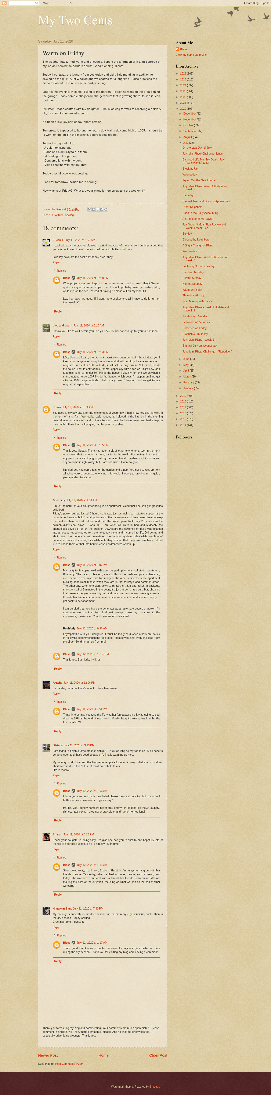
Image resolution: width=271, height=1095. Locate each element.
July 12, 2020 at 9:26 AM (92, 628)
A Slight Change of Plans (198, 245)
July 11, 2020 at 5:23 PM (79, 834)
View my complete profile (191, 54)
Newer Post (48, 1055)
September (190, 131)
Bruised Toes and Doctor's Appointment (207, 201)
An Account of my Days (197, 218)
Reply (56, 262)
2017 (183, 407)
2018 (183, 401)
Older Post (158, 1055)
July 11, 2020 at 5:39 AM (77, 407)
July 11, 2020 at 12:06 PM (79, 682)
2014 (183, 425)
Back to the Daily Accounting (200, 212)
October (188, 125)
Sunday (187, 233)
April (186, 370)
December (190, 113)
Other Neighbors (192, 207)
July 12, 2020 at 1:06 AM (92, 790)
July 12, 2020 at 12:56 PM (93, 654)
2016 (183, 413)
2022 (183, 97)
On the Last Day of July (197, 147)
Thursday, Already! (194, 295)
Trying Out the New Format (199, 180)
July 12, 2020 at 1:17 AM (92, 942)
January (188, 388)
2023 (183, 91)
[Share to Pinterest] (106, 209)
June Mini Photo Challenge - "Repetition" (207, 351)
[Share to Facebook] (102, 209)
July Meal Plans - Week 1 (198, 339)
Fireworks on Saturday (196, 322)
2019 (183, 395)
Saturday (188, 195)
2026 (183, 73)
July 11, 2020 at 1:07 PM (92, 565)
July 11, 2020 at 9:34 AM (81, 500)
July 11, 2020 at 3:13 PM (79, 745)
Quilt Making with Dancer (198, 301)
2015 (183, 419)
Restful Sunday (192, 277)
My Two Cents (75, 19)
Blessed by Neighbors (196, 239)
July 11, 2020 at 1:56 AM (80, 240)
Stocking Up (190, 168)
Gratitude (58, 215)
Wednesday (190, 174)
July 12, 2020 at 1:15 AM (92, 865)
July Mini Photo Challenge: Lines (203, 153)
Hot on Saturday (192, 283)
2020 (183, 108)
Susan (57, 407)
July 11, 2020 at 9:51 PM (92, 709)
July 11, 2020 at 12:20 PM (93, 277)
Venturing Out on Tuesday (198, 266)
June (186, 359)
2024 (183, 85)
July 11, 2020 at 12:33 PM (93, 352)
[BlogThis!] (93, 209)
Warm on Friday (192, 289)
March (187, 376)
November (190, 119)
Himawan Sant (62, 908)
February (189, 382)
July (186, 142)
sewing (69, 215)
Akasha (57, 682)
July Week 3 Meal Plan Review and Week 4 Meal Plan (204, 226)
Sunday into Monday (195, 316)
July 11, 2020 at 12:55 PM (93, 445)
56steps (58, 745)
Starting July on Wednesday (200, 345)
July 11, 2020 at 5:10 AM (88, 325)
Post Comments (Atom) (69, 1063)
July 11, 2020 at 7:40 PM (88, 908)
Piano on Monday (193, 272)
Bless (66, 277)
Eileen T (58, 240)
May (186, 364)
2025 (183, 79)
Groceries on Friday (195, 328)
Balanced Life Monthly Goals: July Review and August (204, 161)
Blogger (154, 1086)
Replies (61, 270)
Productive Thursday (195, 334)
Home (103, 1055)
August (188, 137)
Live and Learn (62, 325)
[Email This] (89, 209)
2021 (183, 102)
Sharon (57, 834)
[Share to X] (97, 209)
